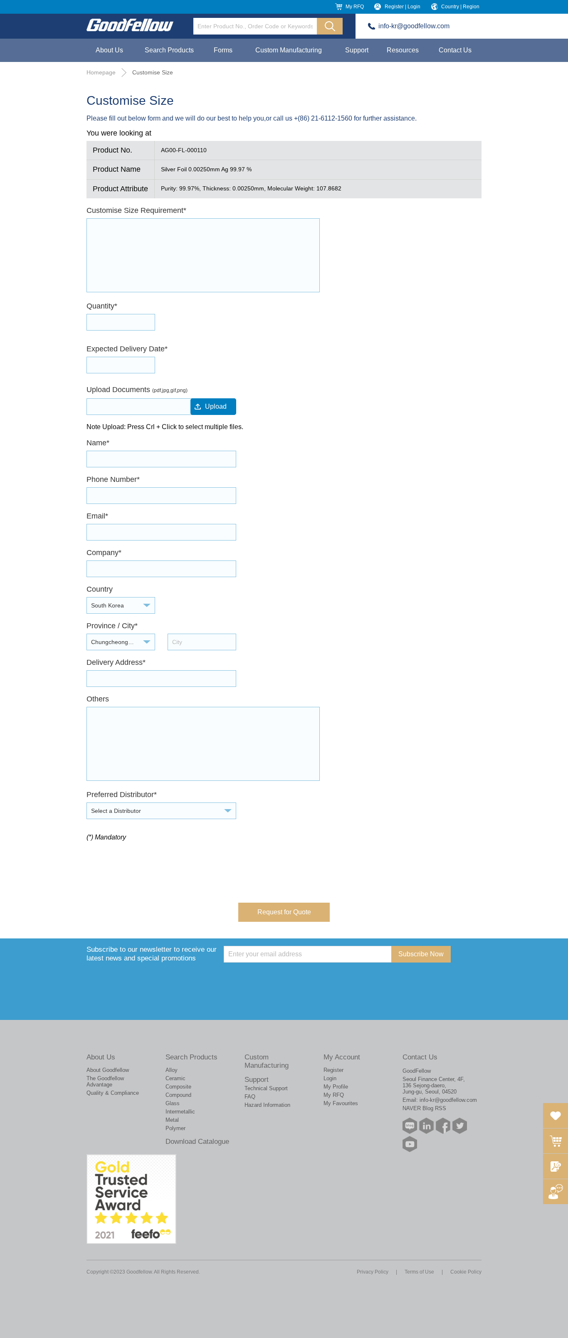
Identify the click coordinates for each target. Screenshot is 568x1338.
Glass (172, 1103)
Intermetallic (180, 1111)
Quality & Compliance (112, 1093)
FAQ (249, 1097)
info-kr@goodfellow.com (413, 26)
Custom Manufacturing (288, 50)
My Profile (336, 1087)
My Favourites (341, 1103)
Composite (178, 1087)
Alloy (171, 1070)
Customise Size (152, 72)
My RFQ (355, 7)
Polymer (175, 1128)
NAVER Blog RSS (424, 1108)
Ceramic (175, 1078)
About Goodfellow (107, 1070)
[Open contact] (555, 1191)
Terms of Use (419, 1272)
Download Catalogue (197, 1141)
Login (330, 1078)
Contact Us (455, 50)
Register (333, 1070)
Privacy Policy (372, 1272)
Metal (172, 1120)
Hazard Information (267, 1105)
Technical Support (266, 1088)
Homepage (101, 72)
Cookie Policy (466, 1272)
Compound (178, 1095)
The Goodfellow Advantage (105, 1081)
